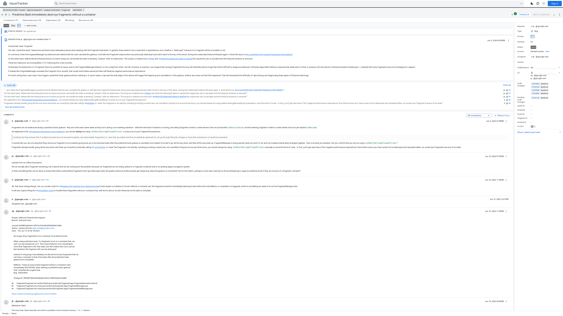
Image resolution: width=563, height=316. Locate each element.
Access (520, 51)
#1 (50, 39)
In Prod (520, 126)
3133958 (540, 90)
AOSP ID (521, 106)
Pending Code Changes (521, 99)
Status (520, 47)
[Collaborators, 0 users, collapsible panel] (545, 67)
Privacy (5, 313)
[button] (538, 31)
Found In (521, 114)
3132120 (540, 98)
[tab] (10, 20)
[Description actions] (508, 40)
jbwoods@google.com (43, 228)
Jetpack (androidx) (52, 10)
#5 (49, 211)
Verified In (521, 122)
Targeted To (522, 118)
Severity (520, 42)
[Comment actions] (506, 121)
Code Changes (521, 84)
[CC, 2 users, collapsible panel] (545, 72)
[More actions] (559, 14)
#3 (48, 156)
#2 (510, 100)
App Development (34, 10)
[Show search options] (521, 3)
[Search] (56, 3)
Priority (520, 36)
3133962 (540, 93)
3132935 (540, 84)
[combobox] (289, 3)
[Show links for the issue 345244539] (83, 10)
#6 (48, 301)
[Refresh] (6, 14)
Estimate (521, 110)
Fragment (66, 10)
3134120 (540, 87)
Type (519, 31)
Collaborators (523, 68)
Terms (14, 313)
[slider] (515, 167)
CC (518, 73)
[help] (538, 3)
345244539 (77, 10)
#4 (47, 180)
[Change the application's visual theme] (532, 3)
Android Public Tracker (15, 10)
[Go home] (2, 14)
